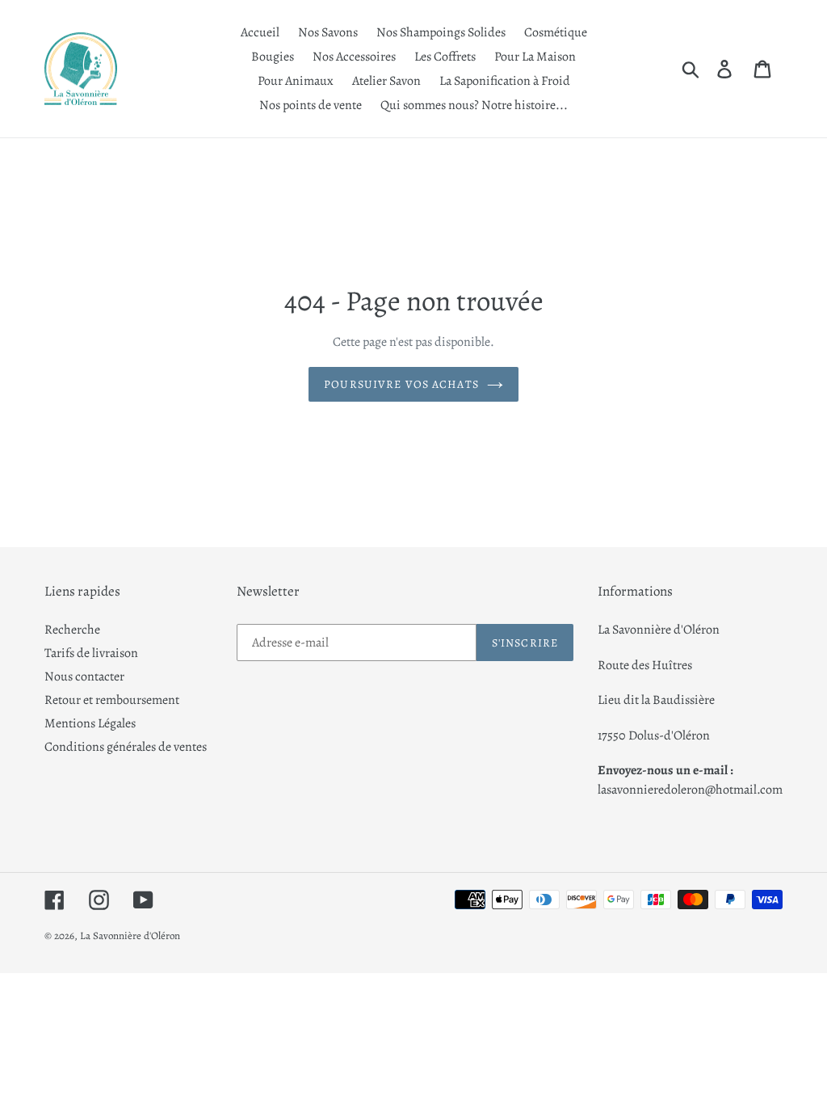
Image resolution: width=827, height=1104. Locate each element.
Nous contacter (84, 676)
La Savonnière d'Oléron (130, 935)
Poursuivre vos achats (401, 384)
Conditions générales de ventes (125, 747)
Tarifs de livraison (91, 653)
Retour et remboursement (111, 700)
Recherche (72, 629)
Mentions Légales (90, 723)
